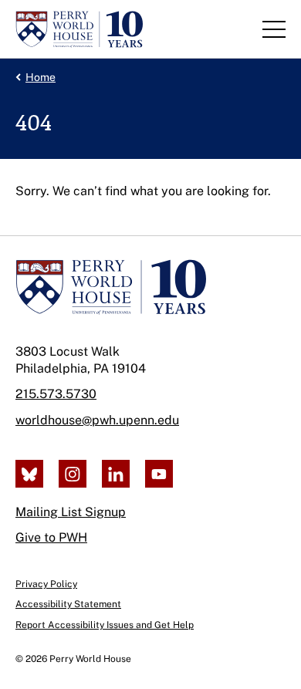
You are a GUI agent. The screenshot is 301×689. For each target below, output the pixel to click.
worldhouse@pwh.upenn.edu (97, 420)
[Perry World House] (110, 287)
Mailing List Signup (70, 512)
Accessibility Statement (68, 604)
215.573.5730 (55, 394)
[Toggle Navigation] (274, 29)
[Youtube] (159, 474)
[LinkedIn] (116, 474)
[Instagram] (72, 474)
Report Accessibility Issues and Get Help (104, 625)
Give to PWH (51, 537)
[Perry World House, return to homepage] (79, 29)
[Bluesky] (29, 474)
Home (40, 77)
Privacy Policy (46, 584)
